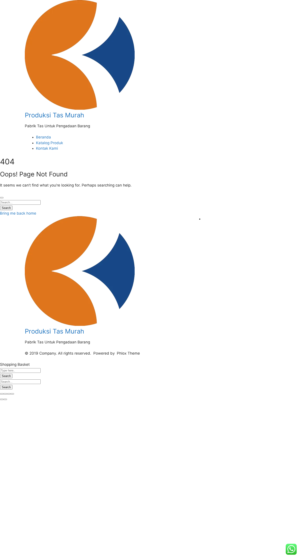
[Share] (5, 394)
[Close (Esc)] (2, 394)
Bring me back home (18, 213)
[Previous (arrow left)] (2, 399)
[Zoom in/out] (12, 394)
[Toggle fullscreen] (9, 394)
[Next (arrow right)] (5, 399)
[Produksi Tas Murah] (80, 108)
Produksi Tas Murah (54, 115)
